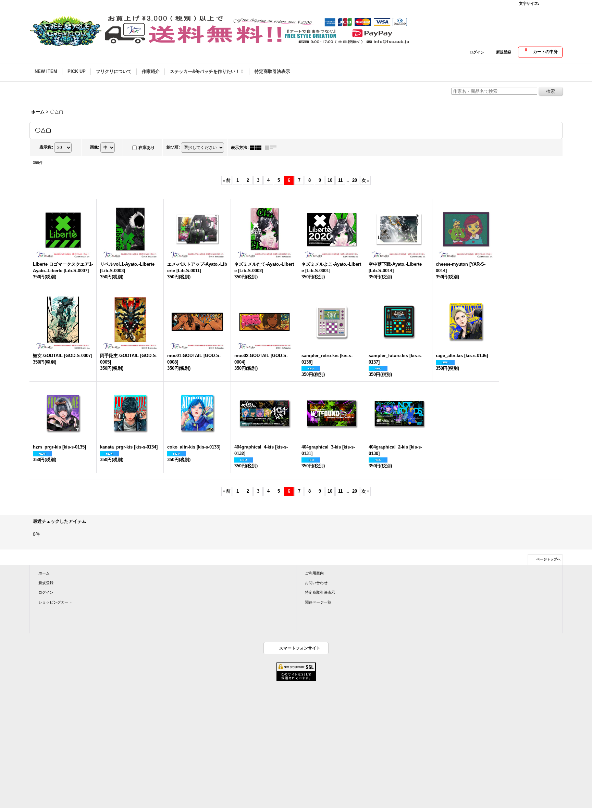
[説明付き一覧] (272, 147)
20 (354, 180)
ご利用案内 (314, 573)
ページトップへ (548, 559)
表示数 (46, 147)
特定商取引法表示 (320, 592)
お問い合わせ (316, 583)
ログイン (476, 52)
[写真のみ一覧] (257, 147)
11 (340, 180)
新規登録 (503, 52)
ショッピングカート (55, 602)
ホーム (44, 573)
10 (330, 180)
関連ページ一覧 (318, 602)
